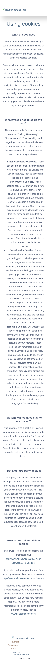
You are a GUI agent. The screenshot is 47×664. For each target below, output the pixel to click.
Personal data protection (21, 654)
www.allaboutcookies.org (23, 614)
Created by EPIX (23, 659)
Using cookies (24, 24)
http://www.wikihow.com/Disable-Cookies (23, 578)
